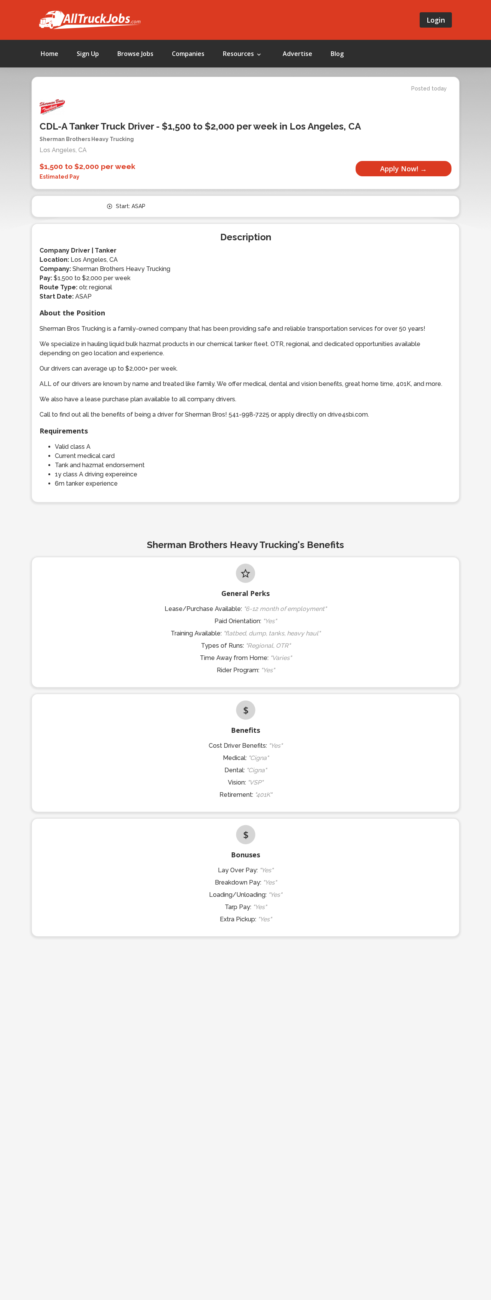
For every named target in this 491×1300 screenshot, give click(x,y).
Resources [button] (239, 53)
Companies (188, 53)
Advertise (297, 53)
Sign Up (88, 53)
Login (436, 20)
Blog (337, 53)
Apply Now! (399, 168)
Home (49, 53)
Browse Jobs (135, 53)
